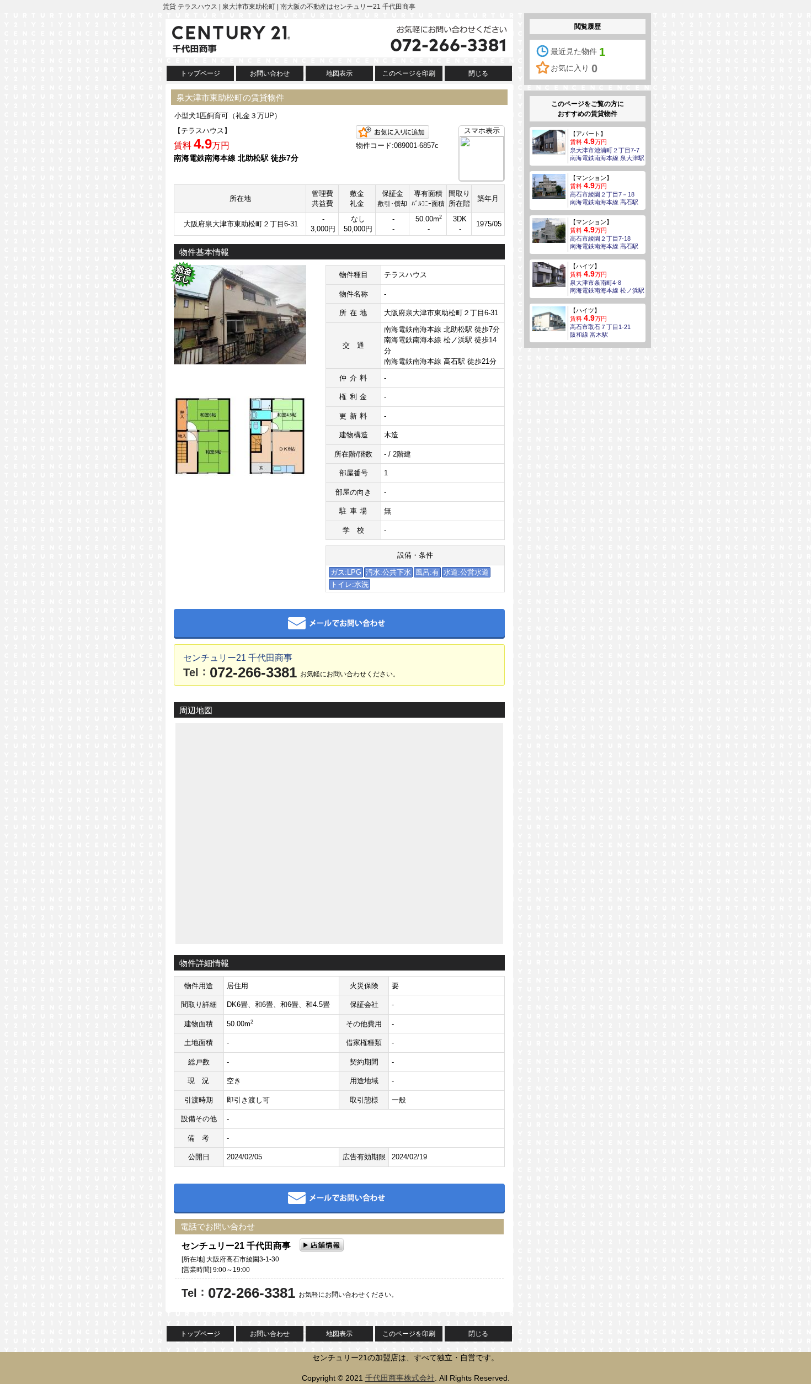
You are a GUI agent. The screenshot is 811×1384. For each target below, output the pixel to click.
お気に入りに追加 (392, 132)
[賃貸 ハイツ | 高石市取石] (548, 318)
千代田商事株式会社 (400, 1378)
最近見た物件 (578, 52)
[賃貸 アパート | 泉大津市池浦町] (548, 141)
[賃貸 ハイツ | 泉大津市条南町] (548, 274)
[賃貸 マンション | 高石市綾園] (548, 185)
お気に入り (574, 68)
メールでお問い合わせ (339, 624)
